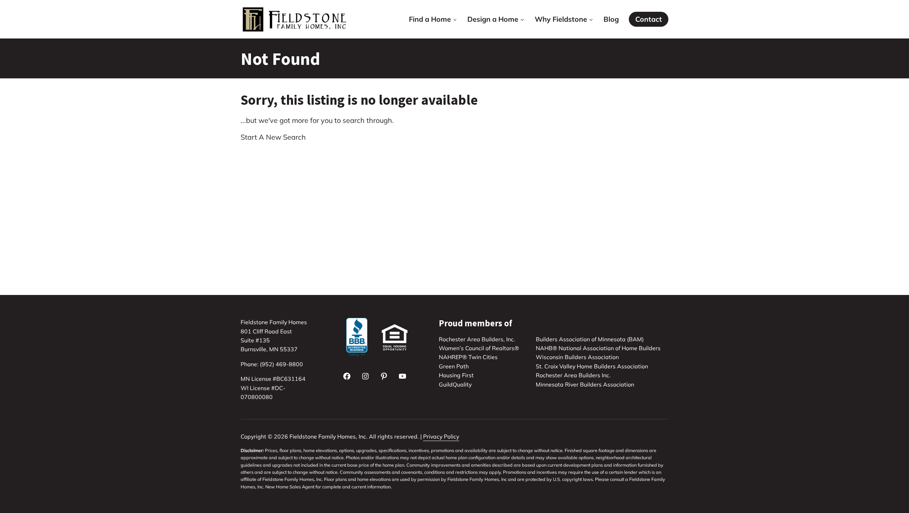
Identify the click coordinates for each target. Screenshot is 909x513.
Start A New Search (273, 137)
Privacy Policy (441, 436)
